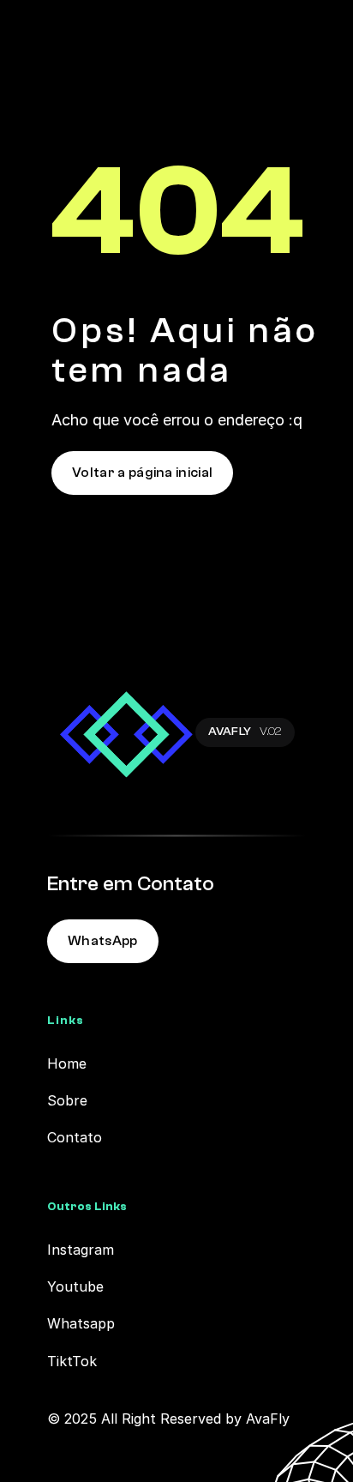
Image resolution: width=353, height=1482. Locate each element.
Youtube (75, 1286)
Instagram (80, 1249)
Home (67, 1063)
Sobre (67, 1100)
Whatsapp (81, 1323)
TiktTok (72, 1361)
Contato (74, 1137)
